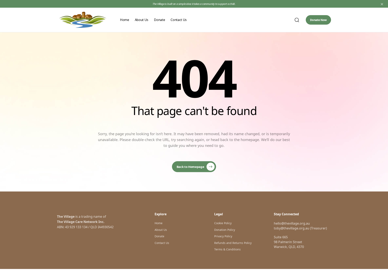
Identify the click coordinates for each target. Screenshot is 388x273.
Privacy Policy (223, 236)
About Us (141, 20)
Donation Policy (224, 230)
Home (124, 20)
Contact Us (179, 20)
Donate (159, 20)
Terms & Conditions (227, 249)
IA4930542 (106, 227)
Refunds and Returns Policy (233, 243)
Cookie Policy (223, 223)
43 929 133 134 (76, 227)
